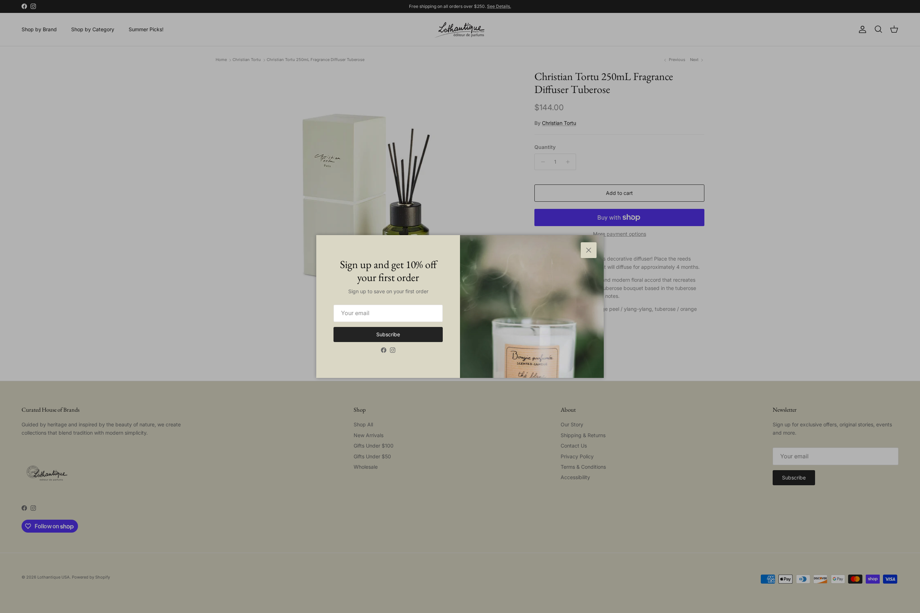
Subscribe (388, 334)
